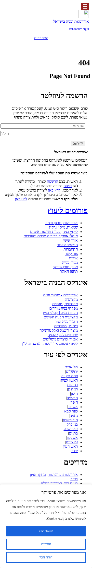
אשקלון (72, 437)
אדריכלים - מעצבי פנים (60, 295)
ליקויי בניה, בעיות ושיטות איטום (54, 232)
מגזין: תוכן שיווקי (65, 267)
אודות (73, 258)
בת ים (73, 433)
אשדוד (73, 407)
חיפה (74, 402)
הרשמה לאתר (67, 245)
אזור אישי (70, 240)
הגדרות (46, 544)
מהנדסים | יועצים (65, 304)
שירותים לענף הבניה (63, 335)
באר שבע (71, 429)
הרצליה (72, 398)
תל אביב (71, 367)
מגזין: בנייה (70, 262)
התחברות (41, 38)
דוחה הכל (46, 557)
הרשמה (41, 45)
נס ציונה (72, 442)
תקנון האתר (69, 271)
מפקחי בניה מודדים (63, 308)
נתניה (74, 415)
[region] (46, 526)
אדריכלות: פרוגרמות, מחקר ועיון (54, 474)
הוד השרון (70, 420)
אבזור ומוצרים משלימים (60, 339)
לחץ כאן (54, 190)
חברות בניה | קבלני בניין (60, 313)
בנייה (74, 479)
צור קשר (71, 254)
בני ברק (72, 424)
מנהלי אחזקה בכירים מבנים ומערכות (51, 236)
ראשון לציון (69, 380)
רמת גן (73, 389)
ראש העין (70, 446)
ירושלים (72, 371)
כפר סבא (71, 411)
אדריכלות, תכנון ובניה (61, 223)
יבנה (74, 451)
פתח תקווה (69, 376)
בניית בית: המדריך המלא (59, 483)
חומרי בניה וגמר (66, 321)
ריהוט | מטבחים (66, 326)
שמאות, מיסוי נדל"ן (63, 227)
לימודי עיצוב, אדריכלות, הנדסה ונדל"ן (50, 343)
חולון (74, 393)
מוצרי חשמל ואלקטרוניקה (58, 330)
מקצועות (71, 299)
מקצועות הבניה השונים (61, 317)
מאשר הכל (46, 531)
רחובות (72, 385)
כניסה (68, 186)
